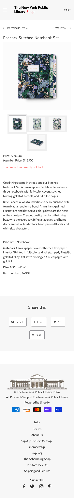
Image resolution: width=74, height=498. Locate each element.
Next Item (60, 28)
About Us (37, 435)
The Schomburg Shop (37, 459)
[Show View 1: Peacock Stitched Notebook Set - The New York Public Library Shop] (17, 124)
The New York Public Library (34, 392)
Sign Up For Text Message (37, 441)
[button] (37, 76)
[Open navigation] (8, 10)
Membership (37, 447)
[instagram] (41, 487)
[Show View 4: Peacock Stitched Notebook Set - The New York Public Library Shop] (37, 142)
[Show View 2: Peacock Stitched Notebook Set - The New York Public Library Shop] (37, 124)
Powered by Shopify (37, 402)
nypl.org (37, 453)
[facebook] (23, 487)
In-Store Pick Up (37, 465)
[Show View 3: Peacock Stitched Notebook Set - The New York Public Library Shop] (57, 124)
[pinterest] (50, 487)
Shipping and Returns (37, 471)
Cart (67, 10)
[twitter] (32, 487)
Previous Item (17, 28)
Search (37, 429)
